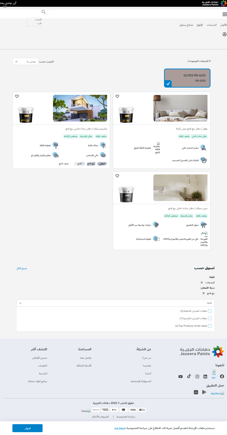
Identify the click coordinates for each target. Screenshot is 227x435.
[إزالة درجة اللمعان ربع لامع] (203, 293)
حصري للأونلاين (39, 357)
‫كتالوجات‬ (42, 365)
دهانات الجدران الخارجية (193, 319)
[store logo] (214, 3)
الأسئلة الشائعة (84, 365)
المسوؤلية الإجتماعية (141, 381)
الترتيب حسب (46, 61)
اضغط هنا (120, 428)
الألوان (223, 25)
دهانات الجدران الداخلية (193, 311)
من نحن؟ (146, 357)
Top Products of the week (191, 326)
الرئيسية (43, 373)
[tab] (113, 34)
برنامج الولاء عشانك (37, 381)
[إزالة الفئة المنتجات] (202, 282)
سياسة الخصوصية (126, 416)
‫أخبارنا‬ (148, 373)
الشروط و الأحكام (100, 416)
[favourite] (117, 96)
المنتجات (212, 25)
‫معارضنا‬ (147, 365)
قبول (28, 428)
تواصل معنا (6, 3)
